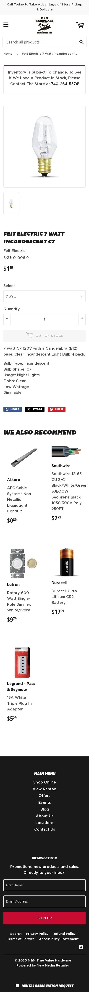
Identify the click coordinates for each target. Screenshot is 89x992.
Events (44, 802)
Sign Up (44, 918)
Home (8, 53)
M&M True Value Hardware (49, 960)
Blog (44, 809)
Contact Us (44, 829)
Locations (44, 823)
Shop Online (44, 782)
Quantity (11, 309)
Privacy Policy (37, 934)
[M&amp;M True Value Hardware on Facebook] (81, 948)
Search (16, 934)
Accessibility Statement (59, 939)
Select (9, 286)
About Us (44, 816)
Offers (44, 796)
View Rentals (45, 789)
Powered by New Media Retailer (42, 965)
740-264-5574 (64, 84)
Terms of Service (21, 939)
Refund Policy (64, 934)
